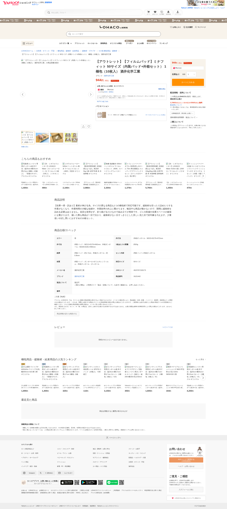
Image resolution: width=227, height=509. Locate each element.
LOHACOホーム (27, 51)
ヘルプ (222, 8)
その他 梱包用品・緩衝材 (107, 51)
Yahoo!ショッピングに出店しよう (206, 8)
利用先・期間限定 (109, 92)
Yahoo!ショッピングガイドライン (108, 506)
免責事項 (93, 506)
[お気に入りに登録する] (89, 126)
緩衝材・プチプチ (88, 51)
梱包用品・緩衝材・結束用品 (68, 51)
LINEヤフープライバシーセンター (70, 506)
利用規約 (85, 506)
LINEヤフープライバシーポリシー (47, 506)
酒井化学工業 (79, 276)
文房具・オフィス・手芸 (45, 51)
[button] (191, 74)
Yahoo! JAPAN (187, 8)
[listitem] (39, 449)
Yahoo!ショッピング (27, 506)
